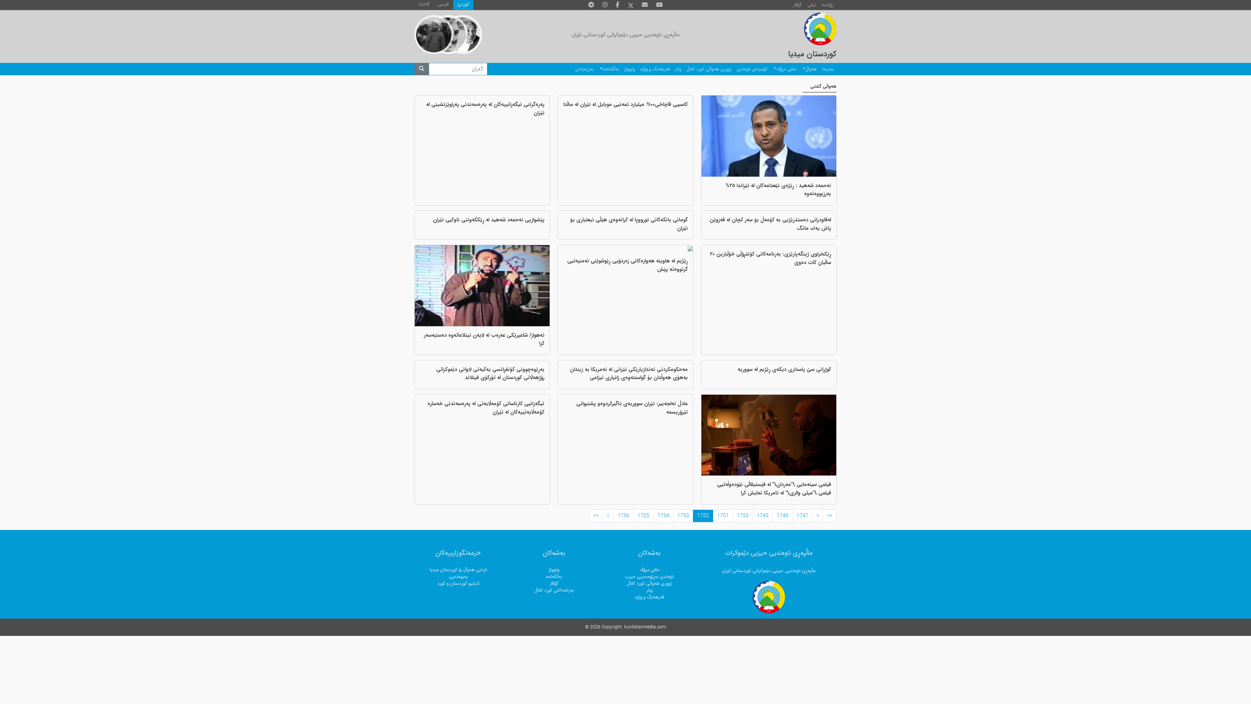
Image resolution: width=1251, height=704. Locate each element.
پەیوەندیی (458, 576)
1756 (623, 516)
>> (596, 516)
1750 (743, 516)
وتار (678, 69)
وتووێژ (629, 69)
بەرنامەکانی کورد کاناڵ (554, 590)
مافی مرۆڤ (786, 69)
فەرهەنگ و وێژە (655, 69)
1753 (683, 516)
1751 (723, 516)
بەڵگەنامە (611, 69)
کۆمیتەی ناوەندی (752, 69)
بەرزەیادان (584, 69)
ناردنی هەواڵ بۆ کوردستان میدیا (458, 570)
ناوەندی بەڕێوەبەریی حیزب (649, 576)
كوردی (463, 4)
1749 (763, 516)
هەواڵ (811, 69)
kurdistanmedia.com (645, 627)
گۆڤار (797, 5)
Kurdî (424, 4)
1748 (782, 516)
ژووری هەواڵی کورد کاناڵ (708, 69)
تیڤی (811, 5)
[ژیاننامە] (433, 34)
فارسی (443, 4)
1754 (663, 516)
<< (829, 516)
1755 (643, 516)
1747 (802, 516)
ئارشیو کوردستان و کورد (458, 583)
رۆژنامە (828, 5)
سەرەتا (828, 69)
